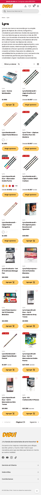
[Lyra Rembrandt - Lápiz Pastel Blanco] (10, 119)
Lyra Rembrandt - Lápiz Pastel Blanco (10, 133)
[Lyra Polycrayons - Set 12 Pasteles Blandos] (10, 297)
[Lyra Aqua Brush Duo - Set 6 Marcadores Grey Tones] (30, 297)
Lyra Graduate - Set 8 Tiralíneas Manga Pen (10, 270)
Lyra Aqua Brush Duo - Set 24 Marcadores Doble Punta (29, 357)
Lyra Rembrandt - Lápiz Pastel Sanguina (9, 224)
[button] (34, 6)
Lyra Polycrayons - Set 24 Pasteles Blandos (29, 270)
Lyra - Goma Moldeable (7, 92)
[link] (8, 422)
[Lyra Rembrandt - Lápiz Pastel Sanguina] (10, 209)
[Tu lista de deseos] (30, 6)
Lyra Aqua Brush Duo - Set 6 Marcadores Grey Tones (29, 313)
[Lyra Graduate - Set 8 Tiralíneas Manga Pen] (10, 255)
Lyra (8, 17)
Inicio (3, 17)
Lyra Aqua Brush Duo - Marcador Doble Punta (8, 178)
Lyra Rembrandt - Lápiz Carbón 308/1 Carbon (30, 178)
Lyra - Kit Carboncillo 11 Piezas (30, 398)
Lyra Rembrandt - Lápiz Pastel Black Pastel (9, 356)
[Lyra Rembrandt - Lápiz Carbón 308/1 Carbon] (30, 163)
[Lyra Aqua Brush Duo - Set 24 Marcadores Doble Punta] (30, 340)
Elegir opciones (30, 105)
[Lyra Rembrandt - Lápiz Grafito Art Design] (30, 77)
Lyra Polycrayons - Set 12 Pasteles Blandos (9, 312)
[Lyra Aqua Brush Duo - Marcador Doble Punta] (10, 163)
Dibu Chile (9, 490)
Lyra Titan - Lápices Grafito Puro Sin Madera (30, 134)
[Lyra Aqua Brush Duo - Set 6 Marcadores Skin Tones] (10, 384)
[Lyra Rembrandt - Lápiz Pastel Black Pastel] (10, 340)
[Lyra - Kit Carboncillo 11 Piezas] (30, 384)
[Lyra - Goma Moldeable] (10, 77)
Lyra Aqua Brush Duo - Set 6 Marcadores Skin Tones (9, 400)
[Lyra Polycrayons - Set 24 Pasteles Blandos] (30, 255)
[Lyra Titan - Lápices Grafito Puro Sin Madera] (30, 119)
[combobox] (20, 11)
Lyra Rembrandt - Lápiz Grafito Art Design (29, 93)
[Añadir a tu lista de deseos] (16, 71)
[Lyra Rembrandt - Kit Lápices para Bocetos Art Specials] (30, 209)
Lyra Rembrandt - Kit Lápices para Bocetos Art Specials (29, 225)
